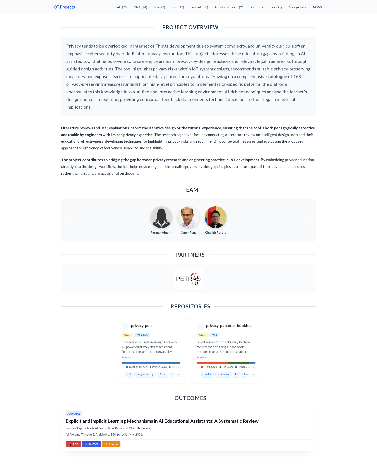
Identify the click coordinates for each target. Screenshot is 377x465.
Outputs (257, 7)
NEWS (317, 7)
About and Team (230, 7)
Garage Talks (298, 7)
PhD (140, 7)
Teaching (276, 7)
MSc (159, 7)
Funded (199, 7)
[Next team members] (308, 220)
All (122, 7)
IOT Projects (63, 7)
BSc (178, 7)
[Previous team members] (68, 220)
